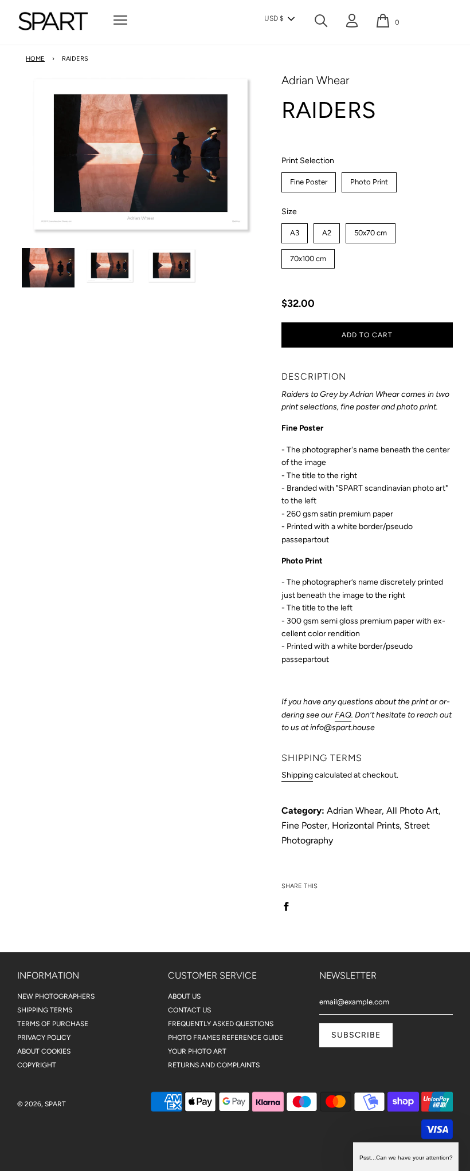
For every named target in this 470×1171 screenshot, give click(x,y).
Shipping (297, 775)
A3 (294, 230)
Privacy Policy (43, 1038)
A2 (326, 230)
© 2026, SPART (41, 1104)
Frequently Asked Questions (220, 1024)
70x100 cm (308, 256)
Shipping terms (44, 1010)
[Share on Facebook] (289, 906)
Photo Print (369, 179)
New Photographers (56, 996)
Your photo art (197, 1051)
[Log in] (352, 23)
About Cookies (43, 1051)
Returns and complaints (214, 1065)
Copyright (36, 1065)
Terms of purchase (52, 1024)
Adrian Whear (315, 80)
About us (184, 996)
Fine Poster (308, 179)
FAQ (343, 715)
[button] (279, 19)
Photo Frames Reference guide (225, 1038)
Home (35, 58)
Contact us (189, 1010)
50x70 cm (370, 230)
